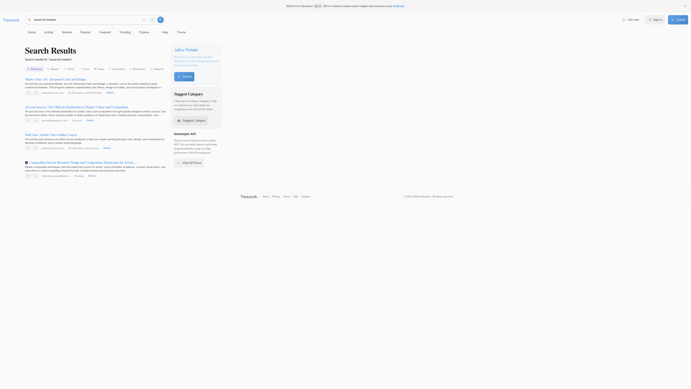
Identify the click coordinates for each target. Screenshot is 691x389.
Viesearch (11, 20)
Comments (118, 69)
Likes (101, 69)
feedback (398, 6)
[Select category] (152, 20)
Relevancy (36, 69)
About (266, 196)
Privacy (276, 196)
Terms (286, 196)
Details (110, 92)
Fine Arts (77, 120)
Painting (78, 176)
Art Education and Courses (83, 148)
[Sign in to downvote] (35, 92)
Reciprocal (139, 69)
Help (295, 196)
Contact (305, 196)
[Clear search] (144, 20)
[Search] (160, 20)
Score (86, 69)
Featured (158, 69)
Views (70, 69)
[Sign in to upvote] (28, 92)
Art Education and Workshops (85, 92)
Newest (55, 69)
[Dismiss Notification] (685, 6)
